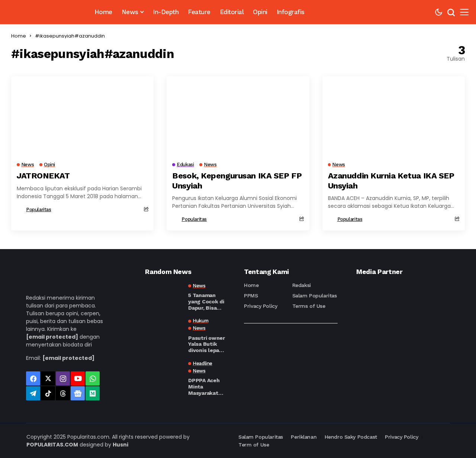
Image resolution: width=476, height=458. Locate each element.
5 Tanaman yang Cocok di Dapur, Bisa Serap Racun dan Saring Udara (206, 301)
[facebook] (33, 378)
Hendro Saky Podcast (351, 437)
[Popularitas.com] (43, 12)
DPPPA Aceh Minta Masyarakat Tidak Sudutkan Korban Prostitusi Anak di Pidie (204, 386)
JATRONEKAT (43, 175)
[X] (48, 378)
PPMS (251, 296)
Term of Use (253, 445)
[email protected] (52, 337)
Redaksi (301, 285)
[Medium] (93, 393)
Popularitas (38, 209)
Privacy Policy (260, 306)
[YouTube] (78, 378)
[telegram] (33, 393)
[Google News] (78, 393)
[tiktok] (48, 393)
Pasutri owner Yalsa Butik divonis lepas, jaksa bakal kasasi (206, 344)
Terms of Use (308, 306)
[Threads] (63, 393)
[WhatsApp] (93, 378)
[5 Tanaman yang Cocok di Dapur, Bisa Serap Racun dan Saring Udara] (163, 296)
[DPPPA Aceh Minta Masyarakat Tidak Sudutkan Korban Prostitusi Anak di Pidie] (163, 374)
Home (18, 35)
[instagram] (63, 378)
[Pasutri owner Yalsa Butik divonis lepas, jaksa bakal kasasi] (163, 331)
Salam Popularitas (314, 296)
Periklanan (303, 437)
